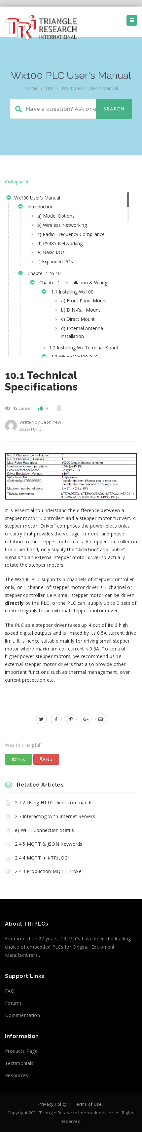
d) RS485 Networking (60, 243)
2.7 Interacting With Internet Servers (55, 816)
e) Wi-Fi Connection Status (44, 830)
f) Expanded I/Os (55, 261)
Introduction (39, 206)
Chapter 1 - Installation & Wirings (73, 282)
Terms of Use (88, 1104)
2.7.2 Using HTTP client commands (54, 802)
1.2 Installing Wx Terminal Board (83, 347)
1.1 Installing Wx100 (71, 292)
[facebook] (56, 719)
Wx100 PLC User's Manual (90, 88)
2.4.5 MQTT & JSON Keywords (49, 844)
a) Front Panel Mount (84, 300)
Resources (16, 1075)
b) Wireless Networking (62, 225)
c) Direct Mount (78, 319)
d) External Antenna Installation (81, 332)
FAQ (10, 991)
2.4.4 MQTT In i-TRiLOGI (42, 858)
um (49, 88)
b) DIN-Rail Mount (80, 310)
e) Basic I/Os (51, 252)
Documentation (22, 1015)
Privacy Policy (52, 1104)
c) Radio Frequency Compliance (71, 234)
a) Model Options (56, 216)
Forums (13, 1003)
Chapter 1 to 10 (43, 273)
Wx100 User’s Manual (36, 198)
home (31, 88)
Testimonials (19, 1063)
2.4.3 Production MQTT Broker (49, 871)
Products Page (21, 1051)
